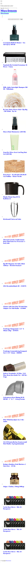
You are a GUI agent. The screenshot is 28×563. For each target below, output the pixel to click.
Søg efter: (2, 8)
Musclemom (8, 560)
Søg (21, 19)
